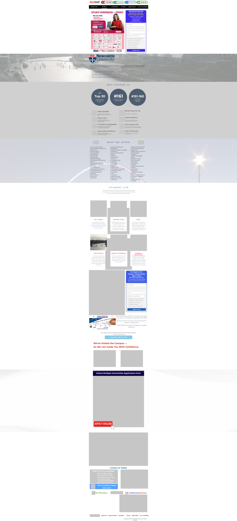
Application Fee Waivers (133, 42)
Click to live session (131, 2)
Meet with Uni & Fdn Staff (134, 40)
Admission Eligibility (132, 45)
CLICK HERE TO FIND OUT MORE (118, 337)
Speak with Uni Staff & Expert (136, 300)
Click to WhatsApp (120, 2)
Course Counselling (132, 47)
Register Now (135, 50)
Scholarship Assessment (133, 44)
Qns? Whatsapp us (102, 493)
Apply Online (132, 6)
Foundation (114, 6)
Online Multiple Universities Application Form (118, 373)
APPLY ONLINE (103, 423)
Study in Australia (112, 515)
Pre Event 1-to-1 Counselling (136, 306)
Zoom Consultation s (104, 485)
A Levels (123, 6)
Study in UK (94, 6)
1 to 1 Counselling (143, 6)
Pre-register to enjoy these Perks (134, 38)
